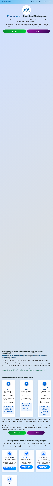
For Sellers (38, 31)
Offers (40, 1)
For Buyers (14, 31)
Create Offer (35, 432)
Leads (36, 1)
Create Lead (17, 432)
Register (50, 1)
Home (32, 1)
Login (45, 1)
